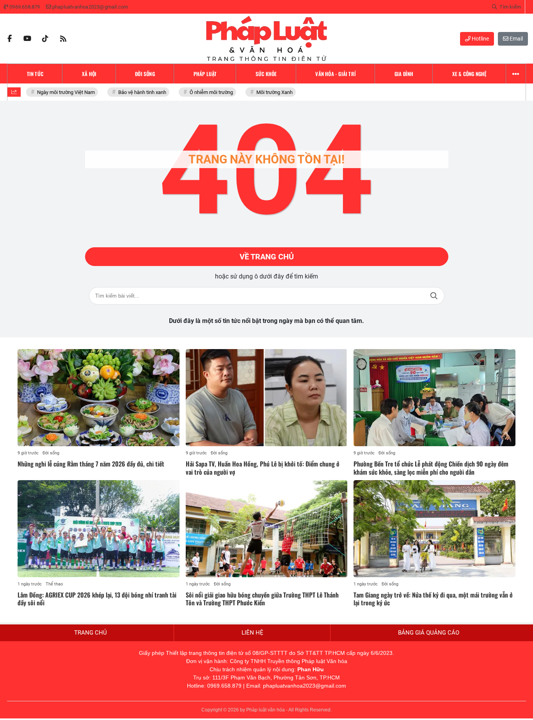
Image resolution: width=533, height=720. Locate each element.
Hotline (480, 38)
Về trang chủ (267, 256)
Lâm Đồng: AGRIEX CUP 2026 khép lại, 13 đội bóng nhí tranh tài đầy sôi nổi (97, 599)
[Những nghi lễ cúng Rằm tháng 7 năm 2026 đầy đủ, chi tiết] (98, 397)
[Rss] (63, 38)
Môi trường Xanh (272, 92)
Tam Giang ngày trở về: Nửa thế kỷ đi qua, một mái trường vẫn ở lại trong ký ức (433, 599)
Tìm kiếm (434, 296)
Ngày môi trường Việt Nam (63, 92)
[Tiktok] (45, 38)
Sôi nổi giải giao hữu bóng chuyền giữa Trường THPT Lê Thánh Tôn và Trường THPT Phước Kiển (262, 599)
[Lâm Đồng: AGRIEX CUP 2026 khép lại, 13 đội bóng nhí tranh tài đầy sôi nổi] (98, 528)
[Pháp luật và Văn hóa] (266, 39)
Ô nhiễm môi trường (208, 92)
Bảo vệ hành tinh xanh (139, 92)
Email (515, 38)
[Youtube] (27, 38)
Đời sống (51, 453)
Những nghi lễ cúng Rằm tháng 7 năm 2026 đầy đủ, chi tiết (91, 463)
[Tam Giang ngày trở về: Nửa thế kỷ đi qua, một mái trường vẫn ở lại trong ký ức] (434, 528)
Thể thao (54, 584)
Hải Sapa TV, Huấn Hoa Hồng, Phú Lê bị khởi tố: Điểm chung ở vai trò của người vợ (262, 468)
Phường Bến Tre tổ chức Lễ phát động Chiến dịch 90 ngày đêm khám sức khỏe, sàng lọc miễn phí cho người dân (431, 468)
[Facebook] (9, 38)
